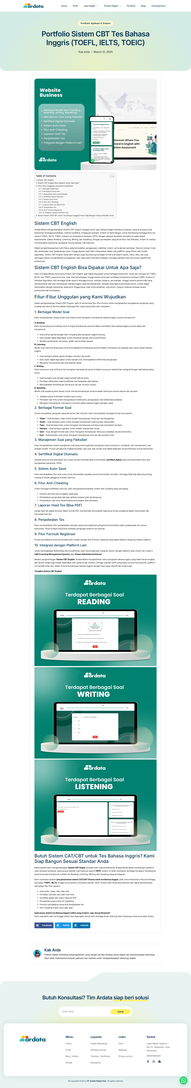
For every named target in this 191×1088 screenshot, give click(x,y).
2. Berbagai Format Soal (51, 191)
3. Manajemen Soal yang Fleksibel (54, 194)
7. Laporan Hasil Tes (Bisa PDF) (53, 205)
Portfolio (131, 6)
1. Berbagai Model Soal (49, 189)
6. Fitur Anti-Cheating (50, 202)
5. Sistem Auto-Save (49, 199)
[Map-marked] (159, 1061)
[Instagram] (153, 1061)
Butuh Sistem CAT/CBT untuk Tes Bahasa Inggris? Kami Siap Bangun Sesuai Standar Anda (76, 215)
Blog (143, 6)
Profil (75, 6)
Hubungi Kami (158, 6)
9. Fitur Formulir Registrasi (52, 210)
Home (64, 6)
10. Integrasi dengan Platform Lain (55, 213)
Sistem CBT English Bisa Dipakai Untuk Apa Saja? (58, 183)
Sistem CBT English (45, 180)
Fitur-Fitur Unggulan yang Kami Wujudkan (55, 186)
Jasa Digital (89, 6)
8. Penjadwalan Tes (49, 207)
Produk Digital (111, 6)
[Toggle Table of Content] (111, 176)
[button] (44, 925)
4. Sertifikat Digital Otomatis (52, 197)
